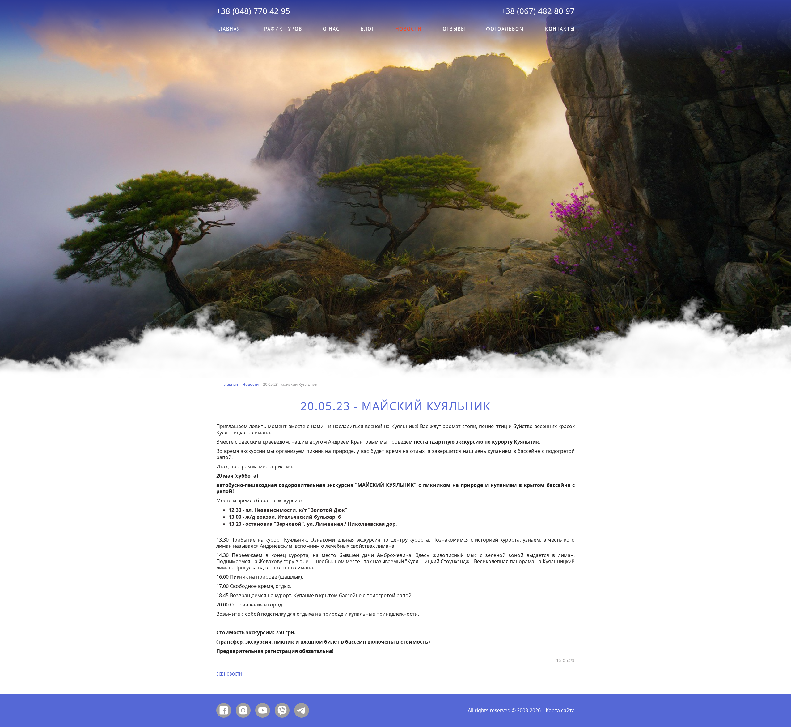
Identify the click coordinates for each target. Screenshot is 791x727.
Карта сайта (560, 710)
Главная (228, 29)
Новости (250, 384)
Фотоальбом (505, 29)
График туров (281, 29)
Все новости (229, 674)
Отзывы (454, 29)
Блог (367, 29)
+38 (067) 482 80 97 (538, 10)
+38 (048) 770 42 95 (253, 10)
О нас (331, 29)
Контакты (560, 29)
